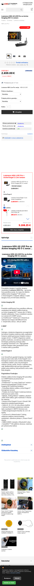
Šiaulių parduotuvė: (9, 126)
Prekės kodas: (11, 65)
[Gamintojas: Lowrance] (29, 70)
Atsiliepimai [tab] (6, 445)
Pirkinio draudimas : (7, 91)
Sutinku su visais (9, 582)
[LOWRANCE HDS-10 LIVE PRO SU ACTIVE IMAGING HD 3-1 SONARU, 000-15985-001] (17, 39)
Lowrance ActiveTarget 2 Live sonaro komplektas (19, 198)
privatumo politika (15, 573)
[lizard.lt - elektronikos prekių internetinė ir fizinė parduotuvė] (9, 3)
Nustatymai (7, 578)
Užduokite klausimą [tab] (9, 450)
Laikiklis (8, 207)
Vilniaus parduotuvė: (9, 123)
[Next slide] (27, 219)
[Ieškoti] (21, 10)
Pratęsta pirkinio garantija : (9, 98)
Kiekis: (3, 107)
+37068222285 (27, 3)
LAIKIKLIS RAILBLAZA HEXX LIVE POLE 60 (19, 211)
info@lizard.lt (27, 4)
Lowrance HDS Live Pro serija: (10, 87)
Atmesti (17, 578)
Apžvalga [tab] (5, 238)
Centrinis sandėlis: (8, 128)
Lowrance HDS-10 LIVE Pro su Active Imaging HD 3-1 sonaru (19, 182)
